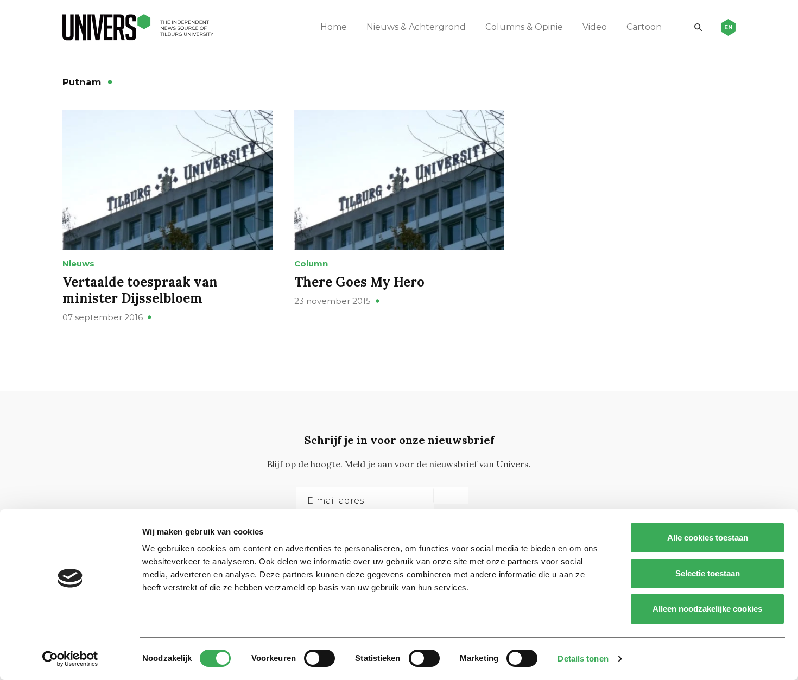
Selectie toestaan (707, 573)
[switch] (319, 658)
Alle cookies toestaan (707, 537)
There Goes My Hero (359, 282)
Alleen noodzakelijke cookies (707, 608)
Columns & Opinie (524, 27)
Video (594, 27)
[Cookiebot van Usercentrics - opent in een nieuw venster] (70, 659)
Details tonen (583, 658)
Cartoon (644, 27)
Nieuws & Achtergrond (416, 27)
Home (333, 27)
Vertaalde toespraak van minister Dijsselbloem (140, 290)
